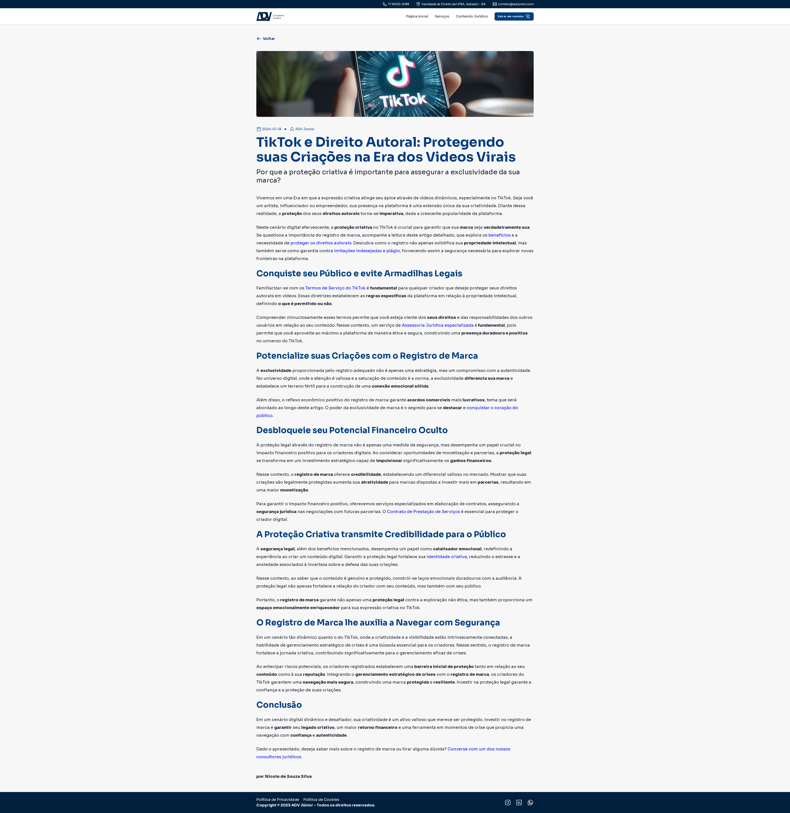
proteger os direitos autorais (320, 243)
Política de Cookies (321, 799)
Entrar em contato (511, 16)
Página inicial (417, 16)
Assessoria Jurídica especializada (438, 325)
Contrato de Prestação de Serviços (423, 511)
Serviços (442, 16)
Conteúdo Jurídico (472, 16)
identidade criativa (446, 556)
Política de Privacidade (277, 799)
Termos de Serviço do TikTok (335, 288)
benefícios (499, 235)
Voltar (269, 38)
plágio (393, 250)
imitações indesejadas (358, 250)
